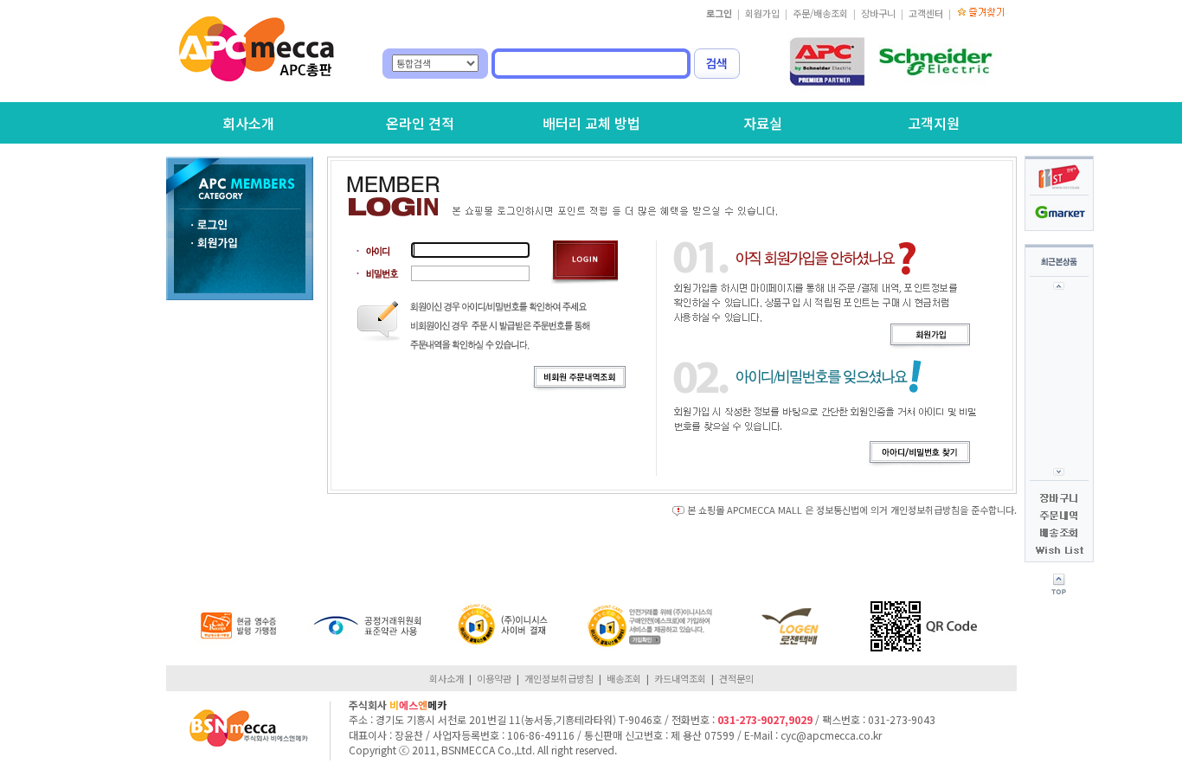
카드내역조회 (680, 678)
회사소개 (248, 122)
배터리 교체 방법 (591, 122)
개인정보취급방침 (559, 678)
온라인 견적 (420, 122)
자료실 (762, 122)
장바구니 (878, 13)
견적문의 (736, 678)
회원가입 (762, 13)
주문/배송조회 (820, 13)
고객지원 (934, 122)
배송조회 (624, 678)
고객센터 (926, 13)
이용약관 (494, 678)
